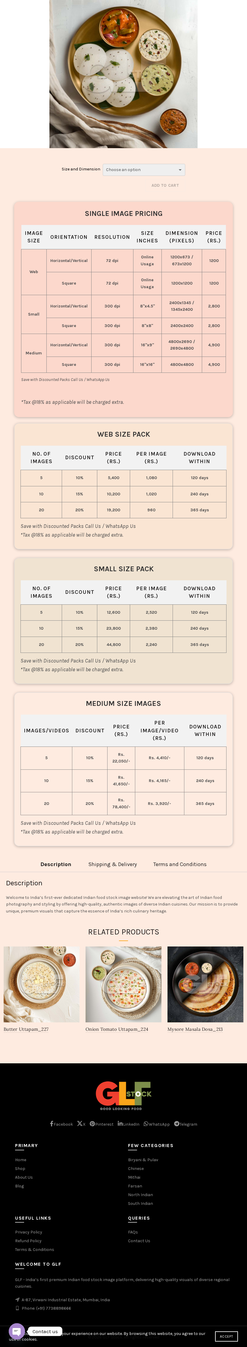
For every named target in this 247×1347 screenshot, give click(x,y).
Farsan (135, 1186)
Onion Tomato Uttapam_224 (117, 1029)
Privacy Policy (28, 1232)
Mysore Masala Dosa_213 (195, 1029)
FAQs (133, 1232)
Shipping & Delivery (112, 864)
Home (20, 1159)
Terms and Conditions (180, 864)
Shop (20, 1168)
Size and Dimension (81, 169)
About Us (24, 1177)
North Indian (140, 1194)
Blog (19, 1186)
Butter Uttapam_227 (26, 1029)
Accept (226, 1336)
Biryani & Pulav (143, 1159)
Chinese (136, 1168)
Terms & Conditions (34, 1249)
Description (55, 864)
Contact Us (139, 1240)
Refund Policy (28, 1240)
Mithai (134, 1177)
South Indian (140, 1203)
